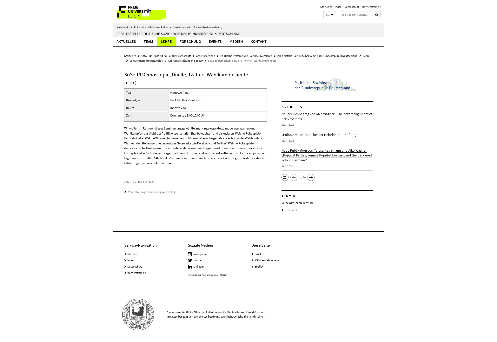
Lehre (166, 41)
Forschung (190, 41)
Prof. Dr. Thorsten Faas (185, 100)
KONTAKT (259, 41)
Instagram (199, 254)
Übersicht (291, 210)
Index (338, 7)
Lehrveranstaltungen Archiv (146, 60)
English (259, 266)
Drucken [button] (259, 254)
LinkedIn (198, 266)
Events (215, 41)
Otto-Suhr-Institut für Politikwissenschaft (197, 27)
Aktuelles (126, 41)
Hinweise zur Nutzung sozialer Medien (207, 274)
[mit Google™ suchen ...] (376, 15)
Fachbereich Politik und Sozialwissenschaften (143, 27)
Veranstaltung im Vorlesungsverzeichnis (152, 192)
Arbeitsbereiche (205, 56)
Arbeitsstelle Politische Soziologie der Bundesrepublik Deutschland (178, 33)
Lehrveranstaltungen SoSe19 (185, 60)
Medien (236, 41)
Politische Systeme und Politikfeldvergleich (246, 56)
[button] (329, 14)
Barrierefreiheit (371, 7)
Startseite (326, 7)
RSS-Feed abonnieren (267, 260)
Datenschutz (351, 7)
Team (148, 41)
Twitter (197, 260)
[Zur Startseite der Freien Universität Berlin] (145, 12)
